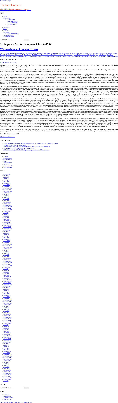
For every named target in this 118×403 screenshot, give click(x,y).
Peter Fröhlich (114, 56)
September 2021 (7, 266)
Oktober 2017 (7, 339)
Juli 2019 (5, 306)
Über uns (5, 30)
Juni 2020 (6, 289)
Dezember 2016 (7, 354)
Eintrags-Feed (7, 396)
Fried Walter (88, 53)
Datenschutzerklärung (13, 33)
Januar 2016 (6, 371)
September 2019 (7, 303)
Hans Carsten (27, 55)
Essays (5, 29)
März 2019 (6, 312)
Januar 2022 (6, 259)
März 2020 (6, 294)
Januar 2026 (6, 185)
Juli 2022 (5, 250)
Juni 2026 (6, 177)
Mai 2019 (6, 309)
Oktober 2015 (7, 376)
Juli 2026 (5, 175)
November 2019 (7, 300)
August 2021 (7, 267)
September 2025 (7, 191)
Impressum (6, 32)
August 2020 (7, 286)
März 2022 (6, 256)
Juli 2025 (5, 194)
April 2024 (6, 217)
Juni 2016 (6, 364)
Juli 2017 (5, 343)
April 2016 (6, 367)
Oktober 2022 (7, 245)
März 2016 (6, 368)
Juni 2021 (6, 270)
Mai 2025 (6, 197)
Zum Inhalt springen (5, 0)
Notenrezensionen (12, 26)
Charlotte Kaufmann (30, 53)
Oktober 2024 (7, 208)
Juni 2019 (6, 308)
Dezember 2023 (7, 224)
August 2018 (7, 323)
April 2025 (6, 199)
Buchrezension (7, 158)
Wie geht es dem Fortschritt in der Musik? (14, 145)
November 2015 (7, 374)
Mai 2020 (6, 290)
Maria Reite (110, 55)
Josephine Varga (68, 55)
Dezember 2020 (7, 280)
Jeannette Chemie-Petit (47, 55)
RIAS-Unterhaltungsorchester (46, 56)
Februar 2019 (7, 314)
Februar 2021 (7, 276)
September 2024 (7, 210)
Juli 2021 (5, 269)
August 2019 (7, 304)
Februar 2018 (7, 332)
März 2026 (6, 182)
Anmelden (6, 394)
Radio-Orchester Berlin (18, 56)
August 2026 (7, 174)
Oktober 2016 (7, 357)
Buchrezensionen (11, 24)
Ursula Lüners (96, 56)
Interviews (6, 27)
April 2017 (6, 348)
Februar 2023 (7, 239)
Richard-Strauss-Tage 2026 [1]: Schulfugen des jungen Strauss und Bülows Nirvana (26, 150)
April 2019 (6, 311)
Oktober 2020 (7, 283)
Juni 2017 (6, 345)
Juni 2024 (6, 214)
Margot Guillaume (101, 55)
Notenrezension (7, 167)
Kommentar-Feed (8, 397)
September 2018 (7, 322)
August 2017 (7, 342)
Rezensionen (6, 18)
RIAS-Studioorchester (31, 56)
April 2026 (6, 180)
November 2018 (7, 318)
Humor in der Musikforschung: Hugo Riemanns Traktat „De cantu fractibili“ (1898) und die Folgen (30, 143)
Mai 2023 (6, 234)
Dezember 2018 (7, 317)
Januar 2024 (6, 222)
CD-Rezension (11, 19)
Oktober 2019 (7, 301)
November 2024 (7, 206)
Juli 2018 (5, 325)
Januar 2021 (6, 278)
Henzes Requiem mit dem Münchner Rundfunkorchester (18, 148)
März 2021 (6, 275)
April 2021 (6, 273)
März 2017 (6, 350)
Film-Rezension (7, 162)
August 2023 (7, 230)
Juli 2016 (5, 362)
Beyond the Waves (8, 36)
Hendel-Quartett (36, 55)
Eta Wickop (72, 53)
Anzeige (5, 156)
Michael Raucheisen (5, 56)
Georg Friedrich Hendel (105, 53)
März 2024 (6, 219)
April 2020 (6, 292)
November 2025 (7, 188)
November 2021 (7, 262)
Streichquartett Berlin (86, 56)
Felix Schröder (80, 53)
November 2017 (7, 337)
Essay (5, 161)
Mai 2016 (6, 365)
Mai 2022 (6, 253)
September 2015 (7, 378)
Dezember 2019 (7, 298)
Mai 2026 (6, 178)
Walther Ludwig (105, 56)
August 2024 (7, 211)
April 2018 (6, 329)
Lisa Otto (92, 55)
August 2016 (7, 360)
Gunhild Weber (10, 55)
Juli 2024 (5, 213)
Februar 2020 (7, 295)
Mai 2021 (6, 272)
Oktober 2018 (7, 320)
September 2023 (7, 228)
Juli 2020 (5, 287)
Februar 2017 (7, 351)
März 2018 (6, 331)
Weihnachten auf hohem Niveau (19, 49)
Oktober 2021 (7, 264)
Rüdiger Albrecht (66, 56)
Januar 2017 (6, 353)
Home (5, 16)
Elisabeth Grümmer (56, 53)
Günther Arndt (19, 55)
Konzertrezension (8, 166)
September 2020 (7, 284)
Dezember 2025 (7, 186)
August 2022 (7, 248)
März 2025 (6, 200)
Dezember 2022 (7, 242)
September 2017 (7, 340)
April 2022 (6, 255)
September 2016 (7, 359)
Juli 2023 (5, 231)
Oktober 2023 (7, 227)
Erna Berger (65, 53)
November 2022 (7, 244)
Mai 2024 (6, 216)
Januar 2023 (6, 241)
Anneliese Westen (19, 53)
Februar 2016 (7, 370)
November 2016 (7, 356)
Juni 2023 (6, 233)
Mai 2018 (6, 328)
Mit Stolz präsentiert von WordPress (22, 402)
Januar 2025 (6, 203)
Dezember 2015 (7, 373)
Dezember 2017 (7, 336)
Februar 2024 (7, 220)
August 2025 (7, 192)
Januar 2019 (6, 315)
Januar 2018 (6, 334)
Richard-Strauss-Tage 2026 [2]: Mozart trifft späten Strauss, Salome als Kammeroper (26, 146)
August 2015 (7, 379)
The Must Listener (8, 35)
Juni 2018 (6, 326)
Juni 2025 (6, 196)
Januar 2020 (6, 297)
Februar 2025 (7, 202)
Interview (6, 164)
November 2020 (7, 281)
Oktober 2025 (7, 189)
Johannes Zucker (58, 55)
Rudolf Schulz (76, 56)
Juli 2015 (5, 381)
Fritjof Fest (95, 53)
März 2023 (6, 238)
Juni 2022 (6, 252)
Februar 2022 (7, 258)
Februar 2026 (7, 183)
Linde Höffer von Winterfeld (81, 55)
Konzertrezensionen (12, 21)
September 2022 (7, 247)
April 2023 (6, 236)
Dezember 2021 (7, 261)
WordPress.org (7, 399)
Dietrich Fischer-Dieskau (43, 53)
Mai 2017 (6, 346)
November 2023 (7, 225)
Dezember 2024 (7, 205)
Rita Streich (58, 56)
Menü (2, 13)
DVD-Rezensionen (12, 22)
